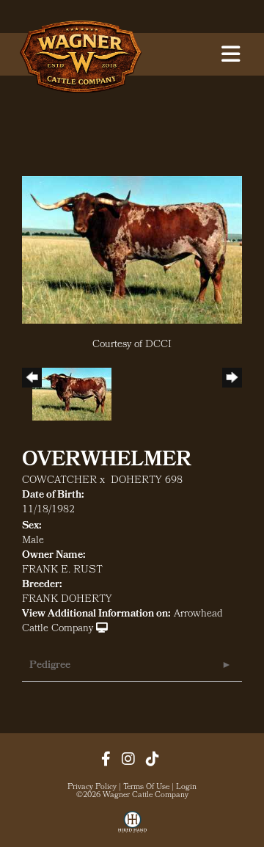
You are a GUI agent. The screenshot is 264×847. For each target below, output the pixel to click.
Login (186, 787)
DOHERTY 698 (147, 481)
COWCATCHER (59, 481)
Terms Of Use (146, 787)
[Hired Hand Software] (132, 827)
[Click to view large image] (132, 250)
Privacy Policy (92, 787)
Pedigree (49, 666)
